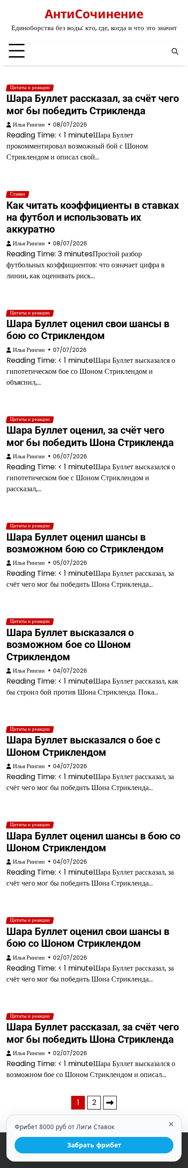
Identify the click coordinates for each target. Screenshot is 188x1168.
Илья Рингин (29, 124)
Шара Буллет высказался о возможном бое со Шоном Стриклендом (70, 645)
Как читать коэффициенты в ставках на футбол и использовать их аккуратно (92, 217)
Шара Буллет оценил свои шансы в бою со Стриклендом (87, 329)
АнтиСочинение (94, 13)
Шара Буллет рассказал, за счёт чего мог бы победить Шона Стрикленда (92, 1033)
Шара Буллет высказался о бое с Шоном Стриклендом (83, 746)
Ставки (17, 194)
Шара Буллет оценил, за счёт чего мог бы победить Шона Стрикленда (90, 436)
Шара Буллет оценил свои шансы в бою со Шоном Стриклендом (87, 937)
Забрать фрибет (94, 1145)
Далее (110, 1103)
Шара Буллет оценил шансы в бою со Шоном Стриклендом (93, 842)
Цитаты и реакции (30, 88)
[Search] (175, 51)
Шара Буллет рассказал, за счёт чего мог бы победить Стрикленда (92, 104)
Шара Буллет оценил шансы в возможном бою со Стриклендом (85, 543)
